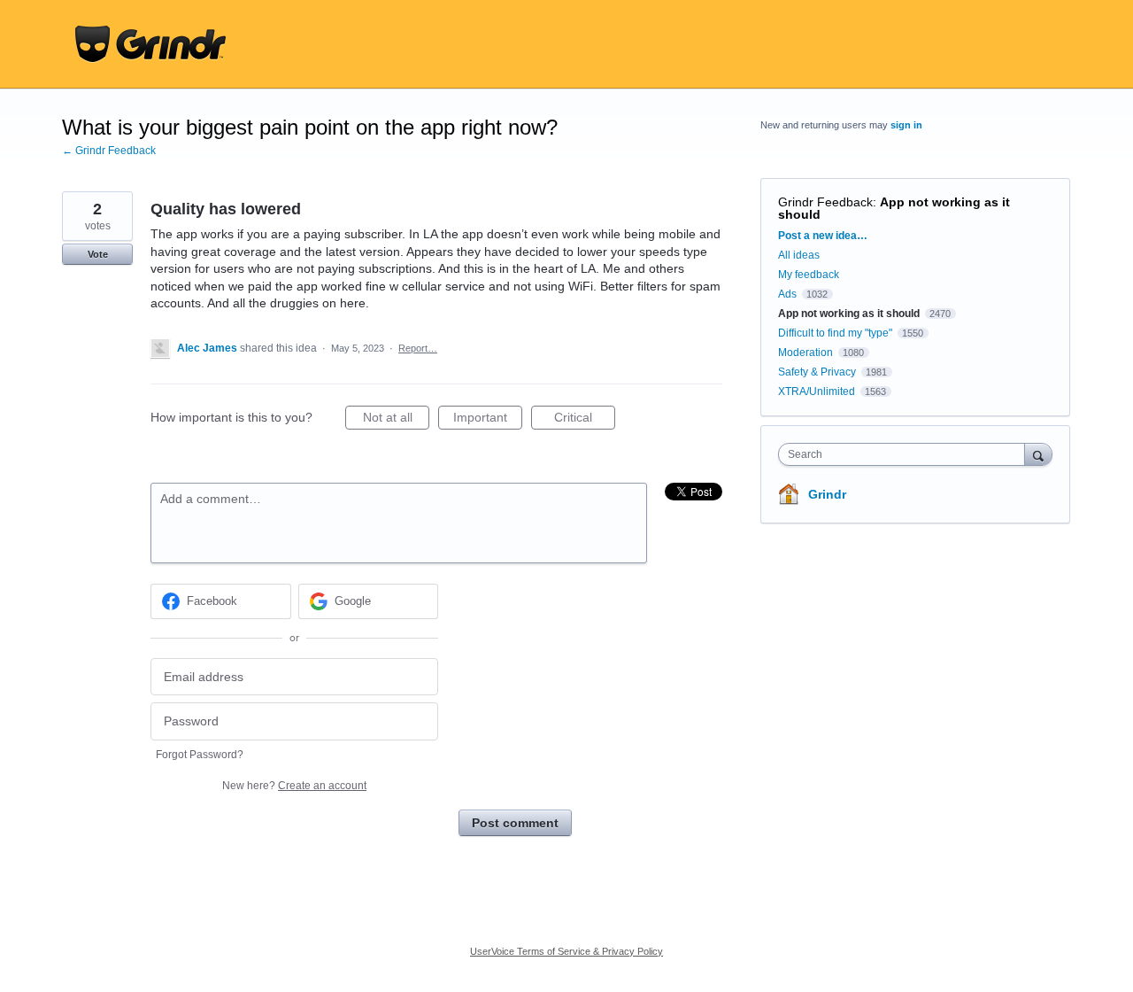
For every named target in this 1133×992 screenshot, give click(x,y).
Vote (98, 254)
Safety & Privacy (818, 372)
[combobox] (906, 454)
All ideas (799, 255)
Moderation (807, 352)
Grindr (827, 494)
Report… (417, 348)
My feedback (808, 274)
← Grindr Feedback (109, 150)
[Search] (1038, 454)
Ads (787, 294)
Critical (584, 420)
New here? (294, 785)
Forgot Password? (199, 754)
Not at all (396, 420)
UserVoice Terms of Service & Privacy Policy (566, 951)
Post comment (515, 823)
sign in (906, 125)
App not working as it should (894, 208)
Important (487, 420)
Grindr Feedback (825, 202)
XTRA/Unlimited (816, 391)
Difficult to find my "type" (835, 333)
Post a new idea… (822, 235)
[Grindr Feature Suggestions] (150, 44)
